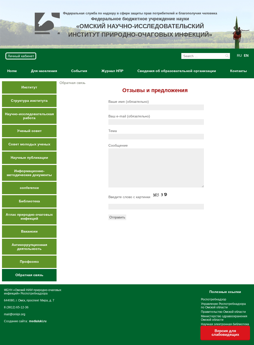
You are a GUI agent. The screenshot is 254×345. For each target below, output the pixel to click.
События (79, 71)
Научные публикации (29, 157)
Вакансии (29, 231)
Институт (29, 87)
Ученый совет (29, 131)
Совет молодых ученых (29, 144)
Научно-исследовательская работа (29, 116)
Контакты (238, 71)
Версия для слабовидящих (225, 333)
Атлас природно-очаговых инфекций (29, 216)
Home (12, 71)
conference (29, 188)
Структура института (29, 101)
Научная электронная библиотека (225, 324)
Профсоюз (29, 262)
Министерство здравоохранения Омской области (224, 318)
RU (239, 55)
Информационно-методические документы (29, 173)
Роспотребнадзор (213, 299)
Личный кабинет (21, 56)
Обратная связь (29, 275)
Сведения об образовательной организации (176, 71)
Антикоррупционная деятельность (29, 247)
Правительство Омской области (223, 312)
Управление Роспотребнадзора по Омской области (223, 305)
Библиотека (29, 201)
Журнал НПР (112, 71)
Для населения (44, 71)
